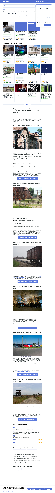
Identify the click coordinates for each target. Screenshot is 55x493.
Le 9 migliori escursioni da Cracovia (35, 460)
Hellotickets (28, 211)
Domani (47, 8)
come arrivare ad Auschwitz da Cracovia (23, 371)
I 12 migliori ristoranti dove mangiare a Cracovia (31, 456)
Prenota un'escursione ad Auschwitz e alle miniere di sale (27, 327)
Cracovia (4, 9)
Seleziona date (40, 5)
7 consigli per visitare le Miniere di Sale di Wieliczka (20, 458)
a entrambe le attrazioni (26, 314)
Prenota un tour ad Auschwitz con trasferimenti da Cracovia (27, 281)
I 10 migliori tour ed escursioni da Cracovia (19, 454)
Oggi (40, 8)
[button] (8, 31)
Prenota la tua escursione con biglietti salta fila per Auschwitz (27, 178)
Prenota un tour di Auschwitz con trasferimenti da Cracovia (27, 419)
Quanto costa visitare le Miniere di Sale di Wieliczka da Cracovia (22, 460)
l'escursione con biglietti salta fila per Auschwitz (25, 172)
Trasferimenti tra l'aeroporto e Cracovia (30, 454)
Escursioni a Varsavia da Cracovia (31, 458)
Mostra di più (27, 104)
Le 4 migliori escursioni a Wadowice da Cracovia (20, 462)
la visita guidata (15, 314)
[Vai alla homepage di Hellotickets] (6, 1)
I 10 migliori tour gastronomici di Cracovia (19, 456)
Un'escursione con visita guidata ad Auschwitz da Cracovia (22, 210)
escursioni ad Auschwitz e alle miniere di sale (31, 324)
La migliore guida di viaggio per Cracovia (25, 448)
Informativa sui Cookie (17, 490)
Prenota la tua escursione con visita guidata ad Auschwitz (27, 237)
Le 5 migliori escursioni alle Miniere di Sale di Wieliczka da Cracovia (22, 452)
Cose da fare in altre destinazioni (23, 466)
